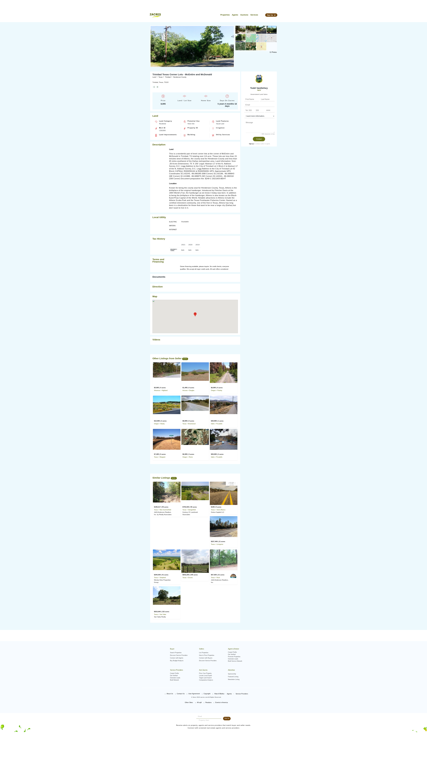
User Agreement (194, 694)
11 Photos (273, 52)
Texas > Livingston (217, 544)
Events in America (221, 702)
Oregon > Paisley (216, 390)
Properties (225, 15)
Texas (160, 77)
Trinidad (168, 77)
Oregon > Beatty (159, 423)
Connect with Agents (176, 658)
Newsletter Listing (233, 679)
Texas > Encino (187, 577)
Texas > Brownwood (188, 423)
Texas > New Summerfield (162, 509)
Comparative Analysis (206, 680)
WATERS (172, 226)
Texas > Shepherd (160, 577)
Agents (235, 15)
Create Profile (232, 652)
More (185, 358)
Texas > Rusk (215, 577)
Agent (259, 90)
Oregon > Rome (187, 457)
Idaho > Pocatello (216, 423)
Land (154, 77)
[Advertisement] (257, 181)
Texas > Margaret (159, 457)
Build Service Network (235, 661)
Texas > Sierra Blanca (218, 509)
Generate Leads (233, 659)
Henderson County (179, 77)
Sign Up (270, 15)
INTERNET (173, 229)
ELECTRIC (173, 222)
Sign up (251, 144)
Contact (259, 139)
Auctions (244, 15)
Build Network (174, 680)
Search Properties (176, 652)
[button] (152, 48)
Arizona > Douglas (188, 390)
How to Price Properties (206, 655)
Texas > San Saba (160, 614)
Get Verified (232, 654)
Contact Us (181, 694)
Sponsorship (232, 674)
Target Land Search (205, 678)
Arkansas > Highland (160, 390)
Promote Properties (234, 656)
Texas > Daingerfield (189, 509)
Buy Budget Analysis (176, 660)
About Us (170, 694)
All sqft (199, 702)
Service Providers (242, 694)
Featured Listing (233, 676)
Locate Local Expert (205, 675)
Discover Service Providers (179, 655)
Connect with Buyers (205, 658)
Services (254, 15)
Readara (208, 702)
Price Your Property (205, 673)
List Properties (203, 652)
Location (173, 183)
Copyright (207, 694)
